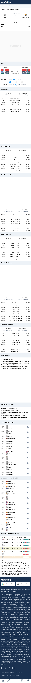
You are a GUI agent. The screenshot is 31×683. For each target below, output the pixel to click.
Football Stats (3, 6)
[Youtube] (14, 668)
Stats (3, 681)
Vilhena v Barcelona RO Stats (15, 6)
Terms (2, 672)
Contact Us (19, 672)
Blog (22, 681)
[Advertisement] (15, 46)
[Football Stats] (6, 2)
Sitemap (12, 672)
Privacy (7, 672)
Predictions (9, 681)
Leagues (15, 681)
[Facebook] (2, 668)
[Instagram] (10, 668)
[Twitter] (6, 668)
